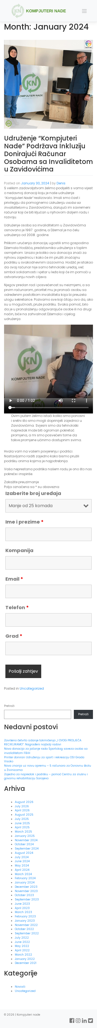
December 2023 (26, 887)
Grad (13, 636)
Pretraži (9, 706)
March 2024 (23, 874)
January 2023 (25, 921)
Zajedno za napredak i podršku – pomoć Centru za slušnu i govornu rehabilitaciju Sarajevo (46, 776)
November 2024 (26, 840)
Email (14, 579)
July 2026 (22, 806)
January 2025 (25, 836)
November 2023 (26, 891)
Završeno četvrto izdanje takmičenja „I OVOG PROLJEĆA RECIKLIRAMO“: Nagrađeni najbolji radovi (42, 742)
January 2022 (25, 959)
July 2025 (22, 819)
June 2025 (22, 823)
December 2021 (25, 963)
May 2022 (22, 946)
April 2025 (22, 827)
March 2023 (23, 912)
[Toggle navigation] (84, 11)
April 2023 (22, 908)
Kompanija (19, 550)
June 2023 (22, 904)
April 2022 (22, 950)
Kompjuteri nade (28, 1015)
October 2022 (24, 929)
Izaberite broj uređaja (33, 493)
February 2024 (25, 878)
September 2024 (27, 849)
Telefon (17, 607)
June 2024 (22, 861)
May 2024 (22, 866)
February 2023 (25, 916)
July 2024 (22, 857)
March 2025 (23, 832)
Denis (61, 183)
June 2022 (22, 942)
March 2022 (23, 955)
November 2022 (26, 925)
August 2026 (24, 802)
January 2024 (24, 882)
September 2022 (27, 933)
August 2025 (24, 815)
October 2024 (24, 844)
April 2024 (22, 870)
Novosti (20, 987)
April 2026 (22, 810)
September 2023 (27, 899)
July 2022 (22, 938)
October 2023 (24, 895)
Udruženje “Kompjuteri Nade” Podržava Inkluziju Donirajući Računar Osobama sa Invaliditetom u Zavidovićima (48, 154)
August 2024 (24, 853)
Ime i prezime (24, 522)
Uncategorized (32, 688)
